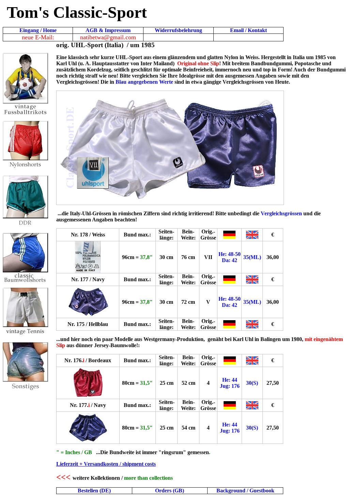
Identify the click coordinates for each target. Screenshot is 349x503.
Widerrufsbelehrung (178, 30)
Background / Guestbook (245, 490)
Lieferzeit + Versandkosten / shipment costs (106, 464)
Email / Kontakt (248, 30)
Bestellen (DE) (94, 490)
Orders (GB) (169, 490)
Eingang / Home (38, 30)
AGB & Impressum (108, 30)
